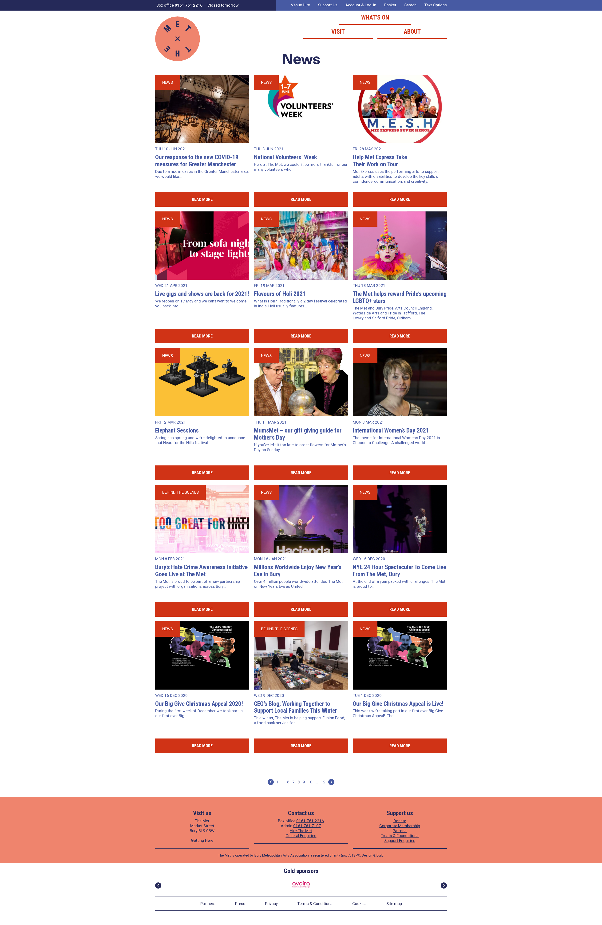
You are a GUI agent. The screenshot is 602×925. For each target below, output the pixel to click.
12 (323, 782)
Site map (394, 903)
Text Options (435, 5)
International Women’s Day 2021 (391, 430)
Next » (331, 782)
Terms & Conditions (315, 903)
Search (410, 5)
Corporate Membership (399, 825)
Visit (338, 31)
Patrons (400, 830)
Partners (207, 903)
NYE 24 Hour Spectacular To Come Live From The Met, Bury (399, 571)
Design (367, 855)
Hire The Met (301, 830)
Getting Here (202, 840)
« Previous (271, 782)
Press (240, 903)
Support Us (327, 5)
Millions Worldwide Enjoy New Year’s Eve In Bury (297, 571)
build (380, 855)
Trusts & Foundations (400, 835)
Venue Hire (300, 5)
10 (310, 782)
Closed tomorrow (223, 5)
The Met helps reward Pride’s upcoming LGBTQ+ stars (400, 297)
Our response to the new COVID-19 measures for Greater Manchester (196, 161)
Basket (390, 5)
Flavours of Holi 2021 (280, 293)
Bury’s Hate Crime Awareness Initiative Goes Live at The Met (201, 571)
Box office (179, 5)
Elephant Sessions (177, 430)
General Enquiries (300, 835)
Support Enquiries (399, 840)
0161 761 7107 (307, 825)
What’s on (375, 17)
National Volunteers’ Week (285, 157)
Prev (158, 885)
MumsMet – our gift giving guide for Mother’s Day (297, 434)
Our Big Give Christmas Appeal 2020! (199, 703)
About (412, 31)
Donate (399, 820)
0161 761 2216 (310, 820)
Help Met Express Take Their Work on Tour (380, 161)
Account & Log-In (360, 5)
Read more (202, 199)
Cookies (359, 903)
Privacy (271, 903)
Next (444, 885)
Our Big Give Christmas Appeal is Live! (398, 703)
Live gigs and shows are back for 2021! (202, 293)
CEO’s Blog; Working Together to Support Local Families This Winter (295, 707)
